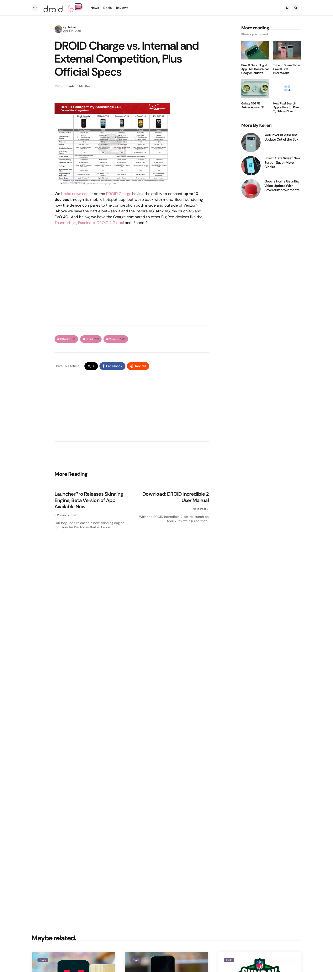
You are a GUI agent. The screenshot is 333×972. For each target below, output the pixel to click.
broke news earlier (77, 193)
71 (65, 86)
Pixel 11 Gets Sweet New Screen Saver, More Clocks (282, 162)
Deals (229, 960)
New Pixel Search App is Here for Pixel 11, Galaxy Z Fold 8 (286, 107)
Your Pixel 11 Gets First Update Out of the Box (281, 137)
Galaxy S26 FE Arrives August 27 (252, 105)
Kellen (71, 27)
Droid (92, 339)
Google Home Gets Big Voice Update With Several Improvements (281, 185)
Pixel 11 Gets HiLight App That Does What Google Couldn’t (255, 69)
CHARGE (68, 339)
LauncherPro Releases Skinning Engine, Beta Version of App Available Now (89, 500)
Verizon (117, 339)
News (43, 960)
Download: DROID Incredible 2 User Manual (175, 497)
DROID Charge (118, 193)
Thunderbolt (65, 222)
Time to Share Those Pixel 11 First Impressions (286, 69)
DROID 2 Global (110, 222)
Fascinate (86, 222)
